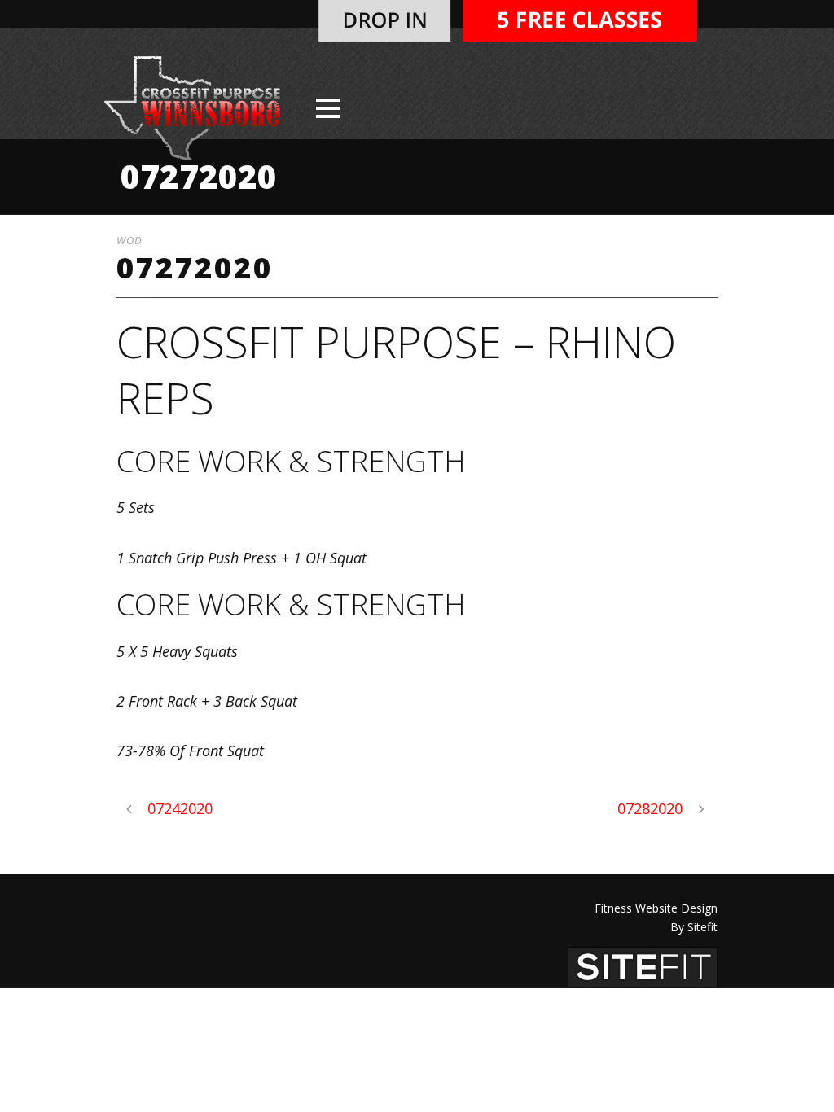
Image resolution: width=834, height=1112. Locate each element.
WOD (129, 240)
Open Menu (327, 108)
